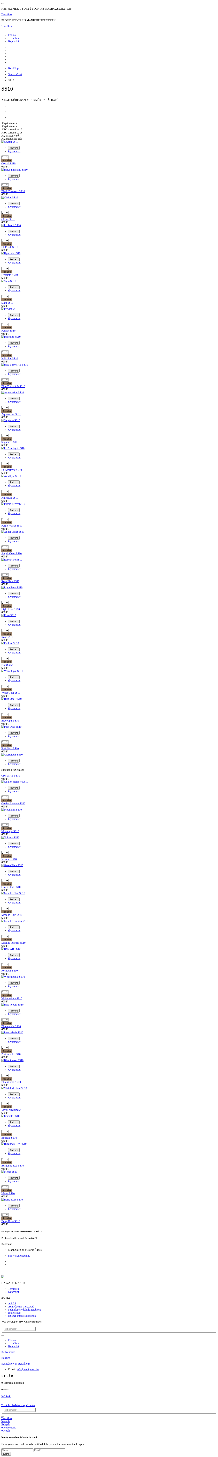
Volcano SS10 (9, 859)
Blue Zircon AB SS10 (13, 386)
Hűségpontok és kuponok (22, 1315)
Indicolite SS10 (9, 358)
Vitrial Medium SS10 (12, 1109)
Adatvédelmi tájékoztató (21, 1306)
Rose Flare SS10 (10, 581)
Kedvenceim (8, 1352)
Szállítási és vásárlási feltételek (24, 1309)
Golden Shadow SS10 (13, 803)
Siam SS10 (7, 302)
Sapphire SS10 (9, 442)
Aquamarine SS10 (11, 414)
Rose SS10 (7, 637)
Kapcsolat (13, 41)
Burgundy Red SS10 (12, 1165)
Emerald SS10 (9, 1137)
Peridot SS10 (8, 330)
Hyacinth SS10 (9, 274)
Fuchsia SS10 (8, 664)
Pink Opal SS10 (10, 748)
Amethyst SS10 (9, 497)
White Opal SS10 (10, 692)
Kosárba (7, 160)
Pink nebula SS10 (11, 1054)
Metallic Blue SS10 (11, 914)
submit (6, 1454)
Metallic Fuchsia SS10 (13, 942)
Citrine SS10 (8, 219)
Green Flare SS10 (11, 887)
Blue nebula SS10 (11, 1026)
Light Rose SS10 (10, 609)
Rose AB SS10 (9, 970)
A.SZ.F (12, 1303)
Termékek (6, 14)
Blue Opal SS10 (10, 720)
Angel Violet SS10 (11, 553)
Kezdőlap (13, 68)
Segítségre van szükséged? (15, 1363)
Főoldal (12, 34)
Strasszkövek (15, 74)
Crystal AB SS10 (10, 775)
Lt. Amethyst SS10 (11, 469)
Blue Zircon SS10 (11, 1082)
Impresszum (14, 1312)
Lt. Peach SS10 (9, 247)
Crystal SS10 (8, 163)
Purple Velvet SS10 (11, 525)
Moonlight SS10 (10, 831)
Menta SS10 (8, 1193)
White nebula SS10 (11, 998)
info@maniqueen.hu (19, 1255)
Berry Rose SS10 (10, 1221)
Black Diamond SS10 (13, 191)
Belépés (5, 1357)
